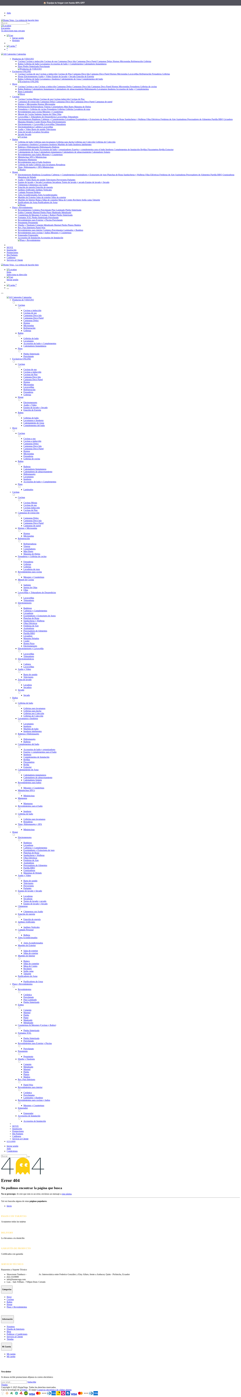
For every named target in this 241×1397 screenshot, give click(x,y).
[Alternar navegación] (8, 288)
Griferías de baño (32, 64)
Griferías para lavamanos (45, 164)
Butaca (39, 200)
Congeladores (57, 107)
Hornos (116, 61)
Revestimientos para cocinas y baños (34, 232)
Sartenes (38, 114)
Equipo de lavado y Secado (64, 76)
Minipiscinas (41, 157)
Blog (9, 1331)
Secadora (45, 132)
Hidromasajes (91, 89)
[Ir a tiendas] (120, 25)
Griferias (147, 61)
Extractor (169, 149)
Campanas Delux (105, 61)
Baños (21, 64)
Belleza (37, 192)
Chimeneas (23, 185)
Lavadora (36, 132)
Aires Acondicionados (28, 195)
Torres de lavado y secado (73, 182)
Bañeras (28, 89)
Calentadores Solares (101, 152)
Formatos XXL (25, 217)
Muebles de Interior (27, 200)
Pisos (20, 66)
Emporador (23, 235)
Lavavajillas (133, 74)
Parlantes (71, 180)
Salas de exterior (43, 197)
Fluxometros (153, 149)
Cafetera (38, 127)
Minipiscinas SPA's (26, 157)
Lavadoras (47, 182)
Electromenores (31, 76)
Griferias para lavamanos (45, 142)
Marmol (36, 212)
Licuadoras (70, 119)
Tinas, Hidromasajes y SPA (30, 167)
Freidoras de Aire (168, 119)
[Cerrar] (2, 293)
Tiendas (10, 1339)
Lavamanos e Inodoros (50, 79)
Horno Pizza (46, 122)
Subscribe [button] (31, 1382)
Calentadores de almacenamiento (70, 89)
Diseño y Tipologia (26, 225)
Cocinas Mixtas (33, 99)
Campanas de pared (103, 101)
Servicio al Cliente (15, 1336)
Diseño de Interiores (15, 1329)
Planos (71, 225)
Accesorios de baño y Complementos (67, 64)
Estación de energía (27, 187)
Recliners (77, 200)
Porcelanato (44, 66)
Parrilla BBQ (218, 119)
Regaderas (60, 164)
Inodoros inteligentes (82, 144)
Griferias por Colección (85, 142)
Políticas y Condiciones (17, 1334)
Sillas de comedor (50, 200)
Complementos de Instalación (127, 149)
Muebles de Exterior (27, 197)
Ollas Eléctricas (153, 119)
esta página (67, 1194)
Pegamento (23, 222)
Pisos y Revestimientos (22, 984)
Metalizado (66, 212)
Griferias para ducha (65, 142)
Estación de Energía (85, 76)
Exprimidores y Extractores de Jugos (92, 119)
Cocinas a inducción (35, 61)
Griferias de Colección (105, 142)
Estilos (21, 212)
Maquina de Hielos (82, 107)
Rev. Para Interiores (27, 227)
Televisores (51, 129)
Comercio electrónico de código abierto (54, 1390)
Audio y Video (45, 76)
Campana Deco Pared (100, 74)
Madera (77, 225)
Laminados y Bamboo (73, 230)
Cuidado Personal (26, 192)
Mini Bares (69, 107)
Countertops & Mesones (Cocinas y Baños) (37, 215)
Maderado (57, 212)
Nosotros (11, 1326)
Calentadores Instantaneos (43, 89)
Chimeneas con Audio (38, 185)
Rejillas (144, 149)
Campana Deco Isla (81, 74)
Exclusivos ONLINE (21, 359)
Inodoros (112, 89)
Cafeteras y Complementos (53, 119)
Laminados (28, 91)
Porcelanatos (58, 230)
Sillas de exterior (58, 197)
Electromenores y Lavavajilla (31, 124)
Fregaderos (157, 74)
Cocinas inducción (62, 99)
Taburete (96, 200)
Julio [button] (9, 13)
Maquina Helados (26, 122)
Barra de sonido (39, 129)
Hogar (21, 76)
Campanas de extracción (29, 101)
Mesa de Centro (65, 200)
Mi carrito (11, 1356)
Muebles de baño (65, 144)
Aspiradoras (181, 119)
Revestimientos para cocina (30, 112)
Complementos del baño (92, 79)
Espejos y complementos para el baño (89, 149)
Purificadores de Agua (28, 202)
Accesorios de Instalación (29, 237)
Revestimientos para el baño (30, 162)
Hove (14, 428)
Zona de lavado (25, 132)
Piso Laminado (58, 210)
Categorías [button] (21, 54)
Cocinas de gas (51, 61)
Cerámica (36, 210)
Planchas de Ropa (116, 119)
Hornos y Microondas (28, 104)
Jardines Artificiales (27, 190)
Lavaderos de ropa (82, 109)
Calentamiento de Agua (71, 79)
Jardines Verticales (44, 190)
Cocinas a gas (32, 86)
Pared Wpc (40, 227)
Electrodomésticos (26, 127)
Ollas (59, 114)
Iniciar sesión (18, 38)
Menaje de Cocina (26, 114)
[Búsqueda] (28, 23)
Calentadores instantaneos (50, 152)
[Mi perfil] (10, 35)
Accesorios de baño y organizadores (56, 149)
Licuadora (228, 119)
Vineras (47, 107)
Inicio (9, 1206)
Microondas (125, 61)
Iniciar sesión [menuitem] (12, 279)
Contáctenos (12, 1151)
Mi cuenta (11, 1354)
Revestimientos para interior (30, 230)
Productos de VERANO (23, 300)
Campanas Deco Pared (86, 61)
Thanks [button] (4, 1385)
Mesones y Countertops (52, 112)
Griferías (70, 109)
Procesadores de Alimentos (199, 119)
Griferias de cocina (148, 86)
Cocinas (22, 61)
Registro (16, 40)
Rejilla (162, 149)
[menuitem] (10, 247)
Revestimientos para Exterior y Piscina (35, 220)
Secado (21, 134)
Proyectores (61, 180)
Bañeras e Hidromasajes (29, 147)
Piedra (43, 212)
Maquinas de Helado (27, 177)
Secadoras (57, 182)
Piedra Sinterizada (31, 66)
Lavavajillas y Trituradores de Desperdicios (37, 117)
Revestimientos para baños (30, 154)
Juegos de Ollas (49, 114)
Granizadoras (228, 175)
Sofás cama (87, 200)
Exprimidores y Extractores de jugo (91, 175)
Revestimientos (25, 210)
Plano (49, 212)
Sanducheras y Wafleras (135, 119)
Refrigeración (137, 61)
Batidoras (36, 119)
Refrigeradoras (37, 107)
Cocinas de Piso (65, 74)
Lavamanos (45, 64)
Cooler (37, 122)
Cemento (28, 212)
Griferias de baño (32, 79)
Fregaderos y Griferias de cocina (32, 109)
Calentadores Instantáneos (95, 64)
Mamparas (23, 159)
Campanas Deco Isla (67, 61)
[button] (123, 277)
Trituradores (73, 117)
